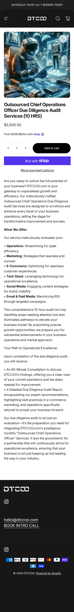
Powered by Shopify (48, 573)
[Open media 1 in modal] (63, 39)
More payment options (37, 170)
